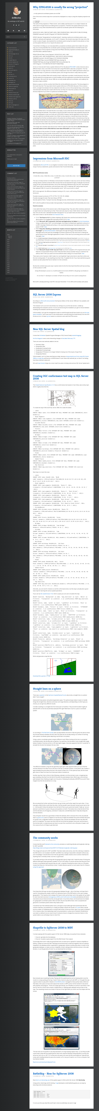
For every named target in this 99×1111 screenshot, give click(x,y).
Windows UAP (13, 98)
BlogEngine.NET (14, 279)
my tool (49, 316)
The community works (45, 837)
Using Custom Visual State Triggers (14, 182)
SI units (78, 907)
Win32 (11, 90)
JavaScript (12, 66)
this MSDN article (60, 982)
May (9, 237)
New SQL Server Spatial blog (48, 329)
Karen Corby (57, 245)
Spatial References (14, 84)
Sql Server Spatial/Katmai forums (57, 695)
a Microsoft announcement (47, 301)
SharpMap (12, 80)
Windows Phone (13, 92)
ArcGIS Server (13, 47)
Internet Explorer (13, 62)
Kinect (11, 68)
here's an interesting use (42, 1080)
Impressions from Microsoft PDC (51, 158)
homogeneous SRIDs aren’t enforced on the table (62, 897)
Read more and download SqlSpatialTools (44, 1062)
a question (42, 695)
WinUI (11, 100)
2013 (8, 256)
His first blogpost (37, 338)
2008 (8, 266)
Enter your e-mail (12, 159)
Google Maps (12, 60)
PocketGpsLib (13, 76)
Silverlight (12, 82)
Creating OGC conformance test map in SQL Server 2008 (60, 377)
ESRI (11, 52)
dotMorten (16, 18)
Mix (10, 72)
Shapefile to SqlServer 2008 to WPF (53, 927)
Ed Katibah (42, 335)
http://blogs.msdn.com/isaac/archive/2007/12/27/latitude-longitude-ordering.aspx (55, 848)
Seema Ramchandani (50, 230)
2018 (8, 245)
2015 (8, 252)
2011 (8, 260)
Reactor (11, 78)
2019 (8, 243)
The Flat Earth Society (47, 732)
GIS (10, 58)
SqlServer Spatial (13, 86)
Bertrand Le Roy (52, 248)
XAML (11, 107)
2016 (8, 250)
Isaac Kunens (41, 363)
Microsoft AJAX (13, 70)
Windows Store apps (14, 96)
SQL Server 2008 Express (47, 294)
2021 (8, 241)
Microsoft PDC (45, 165)
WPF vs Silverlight (14, 105)
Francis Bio (13, 280)
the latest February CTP (68, 338)
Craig (56, 1083)
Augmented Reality (14, 49)
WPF (11, 103)
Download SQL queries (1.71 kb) (41, 676)
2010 (8, 262)
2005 (8, 272)
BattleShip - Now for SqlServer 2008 (53, 1073)
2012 (8, 258)
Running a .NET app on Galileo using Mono (16, 213)
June (9, 236)
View (68, 219)
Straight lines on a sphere (47, 688)
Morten (43, 9)
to (50, 844)
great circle (41, 817)
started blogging (76, 335)
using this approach (38, 867)
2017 (8, 247)
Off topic (11, 74)
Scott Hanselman (84, 221)
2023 (8, 239)
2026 (9, 236)
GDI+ (11, 56)
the (52, 844)
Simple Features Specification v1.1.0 (45, 385)
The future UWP (10, 178)
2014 (8, 254)
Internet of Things (14, 64)
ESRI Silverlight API (14, 54)
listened (47, 844)
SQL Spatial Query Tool (47, 594)
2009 (8, 264)
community (56, 844)
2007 (8, 268)
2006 (8, 270)
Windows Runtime (14, 94)
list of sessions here (57, 214)
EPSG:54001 (73, 67)
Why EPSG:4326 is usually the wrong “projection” (60, 7)
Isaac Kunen (60, 242)
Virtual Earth (12, 88)
